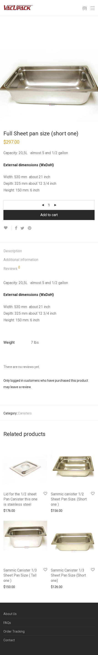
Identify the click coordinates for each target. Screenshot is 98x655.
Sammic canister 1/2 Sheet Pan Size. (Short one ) (69, 499)
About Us (10, 614)
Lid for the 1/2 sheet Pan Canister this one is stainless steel (20, 499)
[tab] (49, 251)
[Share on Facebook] (16, 228)
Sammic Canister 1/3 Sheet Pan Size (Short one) (68, 575)
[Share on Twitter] (22, 228)
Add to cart (49, 215)
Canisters (25, 413)
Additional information (20, 260)
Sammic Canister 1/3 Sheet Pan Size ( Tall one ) (20, 575)
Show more (9, 510)
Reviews (11, 268)
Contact (9, 640)
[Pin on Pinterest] (30, 228)
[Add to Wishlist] (7, 228)
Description (12, 251)
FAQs (7, 623)
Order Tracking (14, 631)
